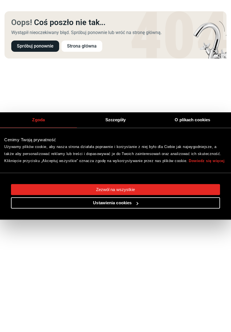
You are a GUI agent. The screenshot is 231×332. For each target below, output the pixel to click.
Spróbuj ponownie (35, 46)
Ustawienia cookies (112, 203)
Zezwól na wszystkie (115, 189)
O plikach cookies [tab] (192, 119)
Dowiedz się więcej (207, 161)
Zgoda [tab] (38, 119)
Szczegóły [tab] (115, 119)
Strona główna (82, 46)
